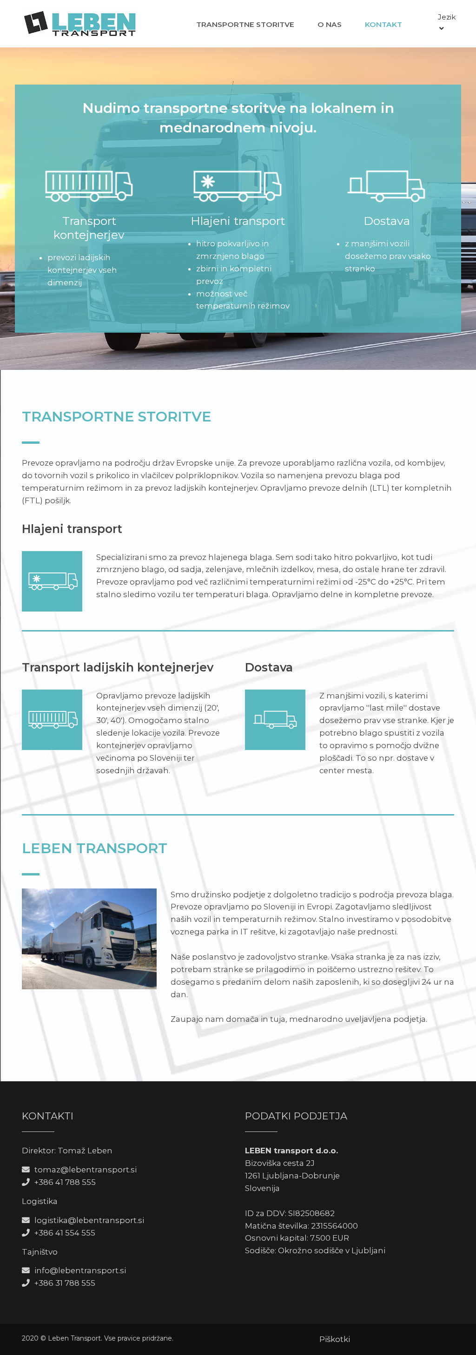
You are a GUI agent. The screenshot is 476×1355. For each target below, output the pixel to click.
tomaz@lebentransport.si (85, 1169)
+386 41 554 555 (64, 1232)
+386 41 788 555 (65, 1182)
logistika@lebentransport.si (89, 1220)
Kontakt (383, 24)
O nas (329, 24)
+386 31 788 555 (64, 1283)
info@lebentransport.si (80, 1270)
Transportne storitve (245, 24)
